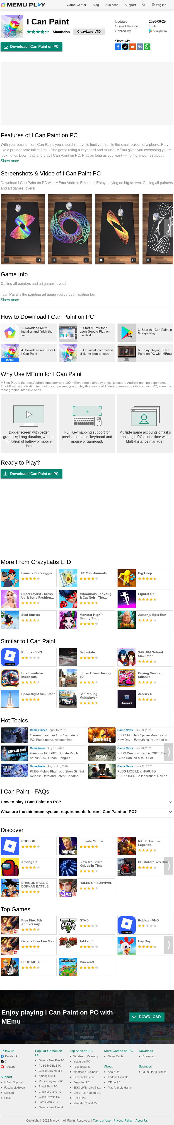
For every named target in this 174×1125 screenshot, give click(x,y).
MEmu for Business (154, 1072)
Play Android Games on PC (124, 1087)
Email (7, 1098)
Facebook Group (14, 1087)
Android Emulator (118, 1077)
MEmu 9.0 (114, 1082)
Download (149, 1056)
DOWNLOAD (150, 1017)
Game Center (76, 5)
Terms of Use (102, 1120)
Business (111, 5)
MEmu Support (13, 1082)
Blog (96, 5)
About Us (113, 1072)
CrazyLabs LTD (89, 31)
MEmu (23, 4)
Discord (9, 1092)
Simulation (61, 32)
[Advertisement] (87, 93)
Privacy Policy (123, 1120)
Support (130, 5)
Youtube (10, 1066)
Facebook (11, 1056)
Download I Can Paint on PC (34, 46)
